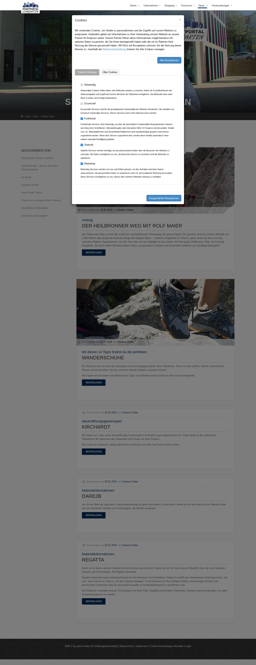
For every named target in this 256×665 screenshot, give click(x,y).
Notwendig (90, 84)
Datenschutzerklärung (114, 49)
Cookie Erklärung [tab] (87, 72)
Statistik (88, 144)
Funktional (90, 118)
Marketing (89, 163)
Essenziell (90, 103)
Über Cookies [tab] (110, 72)
